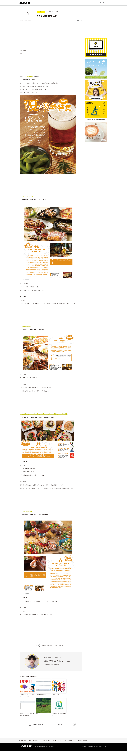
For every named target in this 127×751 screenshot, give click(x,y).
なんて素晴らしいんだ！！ (42, 694)
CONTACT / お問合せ (82, 740)
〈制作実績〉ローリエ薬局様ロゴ (59, 714)
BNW (37, 713)
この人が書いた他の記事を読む (52, 664)
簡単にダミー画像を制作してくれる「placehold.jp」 (27, 714)
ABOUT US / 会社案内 (34, 740)
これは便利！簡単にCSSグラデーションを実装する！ (27, 695)
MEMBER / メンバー (57, 740)
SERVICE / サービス (46, 740)
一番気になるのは (56, 694)
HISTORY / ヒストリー (70, 740)
